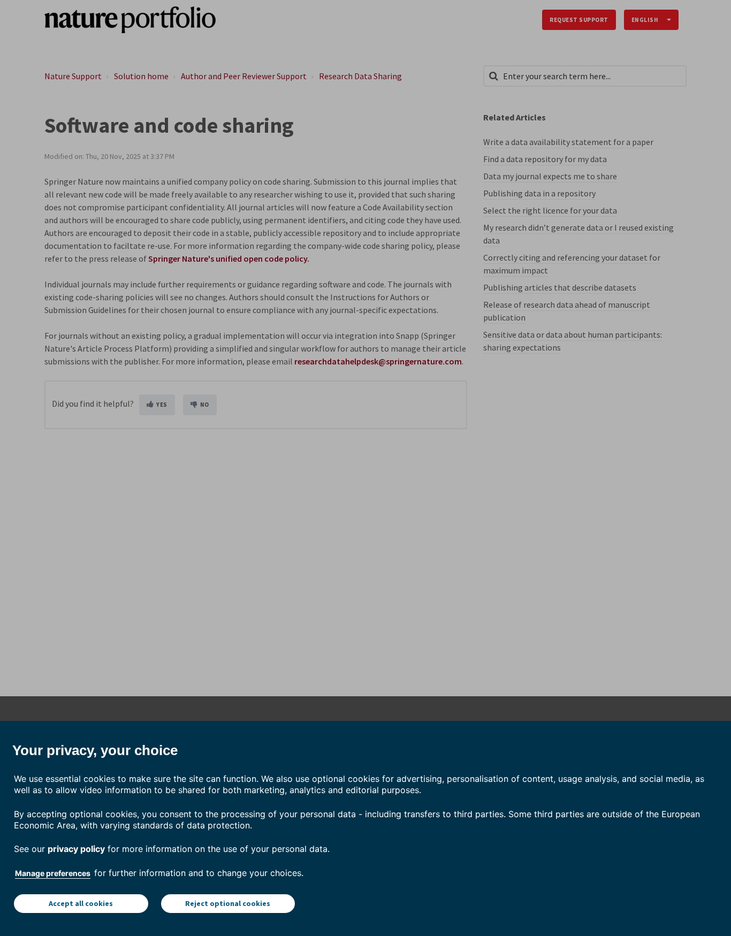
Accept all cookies (81, 903)
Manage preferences (52, 873)
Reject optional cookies (227, 903)
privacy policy (76, 848)
